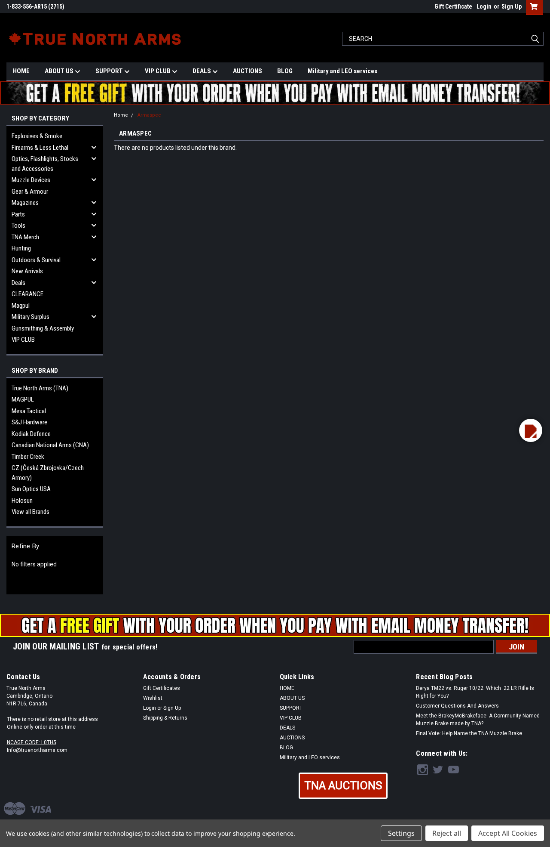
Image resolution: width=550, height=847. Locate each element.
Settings (401, 833)
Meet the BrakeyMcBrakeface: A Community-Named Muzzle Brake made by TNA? (478, 719)
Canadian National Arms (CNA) (50, 445)
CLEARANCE (27, 294)
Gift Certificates (161, 688)
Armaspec (149, 115)
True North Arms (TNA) (40, 388)
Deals (18, 283)
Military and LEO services (342, 71)
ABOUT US (60, 71)
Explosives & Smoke (37, 136)
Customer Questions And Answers (457, 706)
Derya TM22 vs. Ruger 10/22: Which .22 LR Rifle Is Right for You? (475, 692)
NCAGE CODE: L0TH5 (31, 742)
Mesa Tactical (29, 411)
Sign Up (511, 6)
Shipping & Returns (165, 718)
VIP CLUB (158, 71)
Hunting (21, 248)
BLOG (285, 71)
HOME (21, 71)
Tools (18, 225)
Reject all (446, 833)
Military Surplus (30, 317)
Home (121, 115)
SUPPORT (109, 71)
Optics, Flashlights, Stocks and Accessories (45, 164)
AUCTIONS (247, 71)
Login (484, 6)
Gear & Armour (30, 191)
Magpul (21, 305)
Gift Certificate (453, 6)
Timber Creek (28, 457)
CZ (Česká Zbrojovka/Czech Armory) (48, 473)
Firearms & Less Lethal (40, 147)
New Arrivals (27, 271)
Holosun (22, 500)
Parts (18, 214)
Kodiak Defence (31, 434)
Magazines (25, 203)
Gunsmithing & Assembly (43, 328)
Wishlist (152, 698)
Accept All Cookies (507, 833)
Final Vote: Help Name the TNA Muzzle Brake (469, 733)
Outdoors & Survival (36, 260)
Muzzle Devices (31, 180)
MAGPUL (23, 399)
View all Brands (30, 512)
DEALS (202, 71)
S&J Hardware (29, 422)
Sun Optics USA (31, 489)
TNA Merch (25, 237)
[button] (343, 786)
